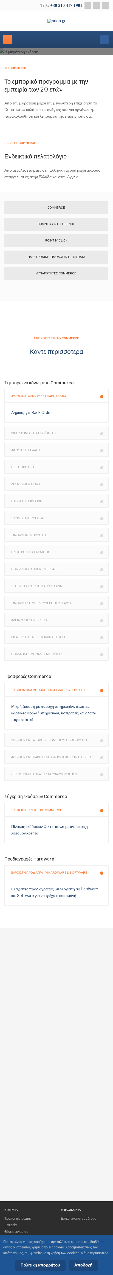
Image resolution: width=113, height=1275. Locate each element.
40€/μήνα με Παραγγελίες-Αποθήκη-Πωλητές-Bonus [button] (54, 757)
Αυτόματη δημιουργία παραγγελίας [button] (39, 396)
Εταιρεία (10, 1225)
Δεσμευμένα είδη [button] (25, 484)
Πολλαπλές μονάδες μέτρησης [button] (37, 654)
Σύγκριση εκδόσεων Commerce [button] (36, 810)
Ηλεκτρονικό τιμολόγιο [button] (30, 552)
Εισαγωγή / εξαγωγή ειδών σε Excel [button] (38, 637)
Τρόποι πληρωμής (18, 1218)
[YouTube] (105, 5)
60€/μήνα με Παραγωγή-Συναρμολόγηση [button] (44, 774)
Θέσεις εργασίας (16, 1231)
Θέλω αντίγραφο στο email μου (48, 1154)
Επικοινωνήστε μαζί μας (78, 1218)
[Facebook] (87, 5)
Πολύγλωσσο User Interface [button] (34, 569)
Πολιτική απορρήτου (40, 1265)
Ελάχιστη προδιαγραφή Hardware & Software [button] (49, 872)
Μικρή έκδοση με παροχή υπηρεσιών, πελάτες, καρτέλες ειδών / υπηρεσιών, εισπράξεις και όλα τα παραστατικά (53, 713)
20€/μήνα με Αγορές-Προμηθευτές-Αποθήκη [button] (49, 740)
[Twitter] (96, 5)
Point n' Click (56, 240)
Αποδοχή (83, 1265)
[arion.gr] (56, 21)
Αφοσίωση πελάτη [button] (25, 450)
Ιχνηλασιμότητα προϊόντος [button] (33, 433)
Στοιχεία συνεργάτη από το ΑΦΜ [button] (37, 586)
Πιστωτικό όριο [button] (23, 467)
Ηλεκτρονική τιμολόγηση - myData (56, 257)
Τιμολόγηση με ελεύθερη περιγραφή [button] (41, 603)
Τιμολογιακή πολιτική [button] (29, 535)
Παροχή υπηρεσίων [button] (26, 501)
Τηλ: (45, 5)
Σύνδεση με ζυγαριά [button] (27, 518)
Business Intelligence (56, 224)
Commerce (56, 207)
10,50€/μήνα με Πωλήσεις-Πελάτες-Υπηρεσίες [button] (48, 690)
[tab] (56, 396)
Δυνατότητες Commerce (56, 273)
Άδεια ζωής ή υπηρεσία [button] (29, 620)
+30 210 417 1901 (66, 5)
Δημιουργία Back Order (31, 412)
